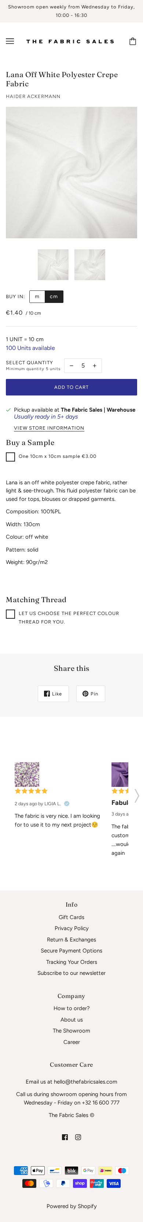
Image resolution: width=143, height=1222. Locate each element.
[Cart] (134, 41)
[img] (65, 1137)
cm (54, 296)
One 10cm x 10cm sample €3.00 (57, 456)
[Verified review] (67, 804)
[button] (137, 793)
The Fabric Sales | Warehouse (98, 409)
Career (71, 1042)
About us (71, 1019)
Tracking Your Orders (71, 962)
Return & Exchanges (71, 939)
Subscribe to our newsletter (71, 973)
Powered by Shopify (72, 1206)
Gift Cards (71, 917)
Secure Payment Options (71, 950)
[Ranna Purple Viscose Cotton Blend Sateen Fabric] (123, 774)
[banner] (70, 41)
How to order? (72, 1008)
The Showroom (71, 1030)
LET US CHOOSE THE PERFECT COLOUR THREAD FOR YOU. (69, 618)
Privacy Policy (72, 928)
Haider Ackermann (33, 96)
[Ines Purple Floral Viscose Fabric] (27, 774)
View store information (49, 428)
